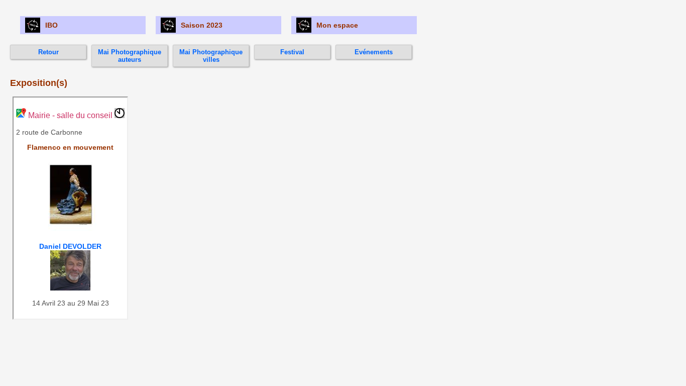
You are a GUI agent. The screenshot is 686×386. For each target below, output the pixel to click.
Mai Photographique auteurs (129, 55)
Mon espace (337, 25)
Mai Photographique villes (211, 55)
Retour (48, 52)
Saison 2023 (201, 25)
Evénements (374, 52)
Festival (292, 52)
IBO (51, 25)
